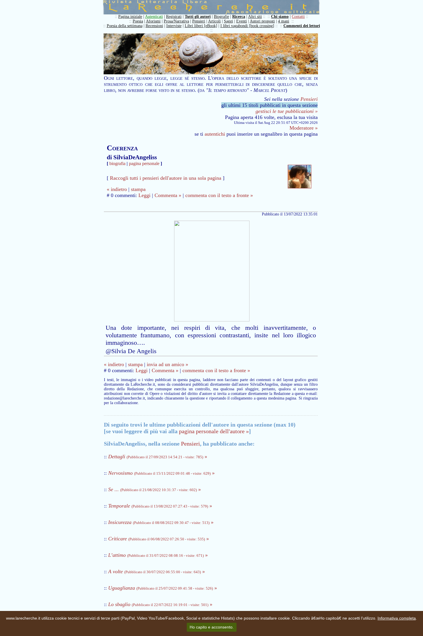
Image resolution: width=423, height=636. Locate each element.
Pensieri (198, 21)
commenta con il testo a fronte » (219, 195)
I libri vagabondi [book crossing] (247, 26)
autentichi (215, 134)
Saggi (228, 21)
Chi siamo (280, 16)
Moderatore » (303, 128)
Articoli (214, 21)
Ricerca (238, 16)
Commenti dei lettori (301, 26)
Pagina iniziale (130, 16)
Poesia (138, 21)
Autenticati (154, 16)
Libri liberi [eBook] (201, 26)
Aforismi (153, 21)
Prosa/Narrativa (176, 21)
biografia (117, 163)
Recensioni (154, 26)
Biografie (221, 16)
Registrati (174, 16)
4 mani (283, 21)
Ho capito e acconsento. (212, 627)
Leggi (144, 195)
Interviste (174, 26)
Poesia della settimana (124, 26)
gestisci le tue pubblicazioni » (287, 111)
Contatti (298, 16)
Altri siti (255, 16)
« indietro (117, 189)
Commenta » (168, 195)
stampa (138, 189)
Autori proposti (262, 21)
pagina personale (144, 163)
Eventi (241, 21)
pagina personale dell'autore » (214, 431)
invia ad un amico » (167, 364)
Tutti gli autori (198, 16)
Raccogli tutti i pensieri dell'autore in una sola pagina (165, 178)
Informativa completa (397, 618)
